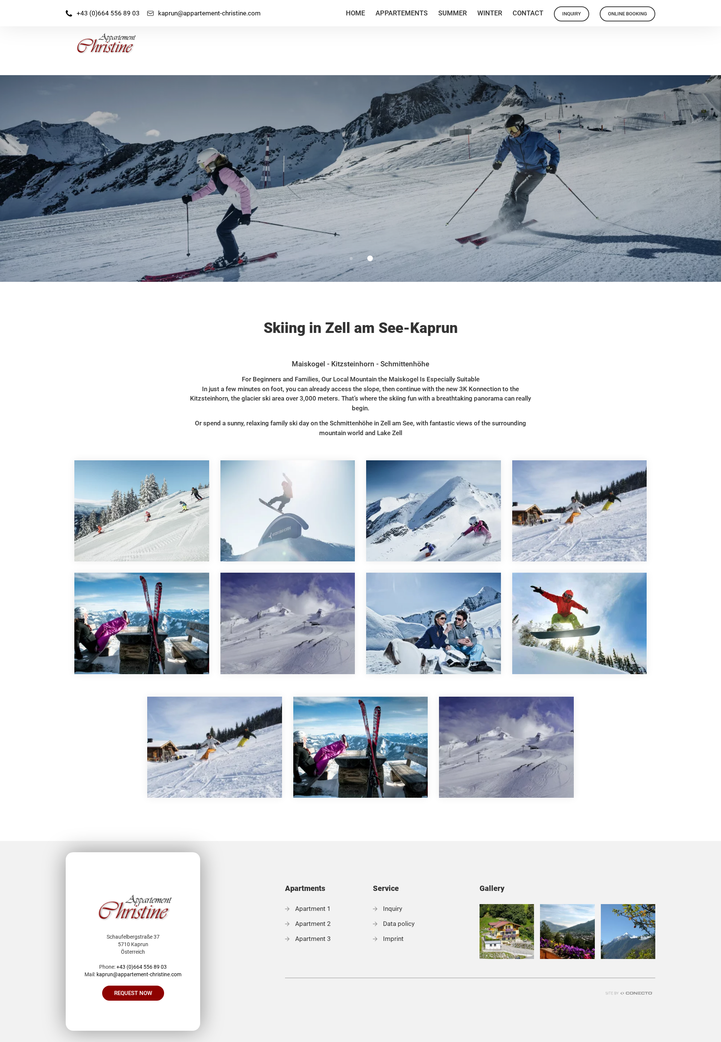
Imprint (393, 938)
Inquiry (392, 908)
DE (712, 9)
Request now (133, 993)
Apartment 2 (313, 923)
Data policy (399, 923)
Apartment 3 (313, 938)
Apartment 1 (313, 908)
